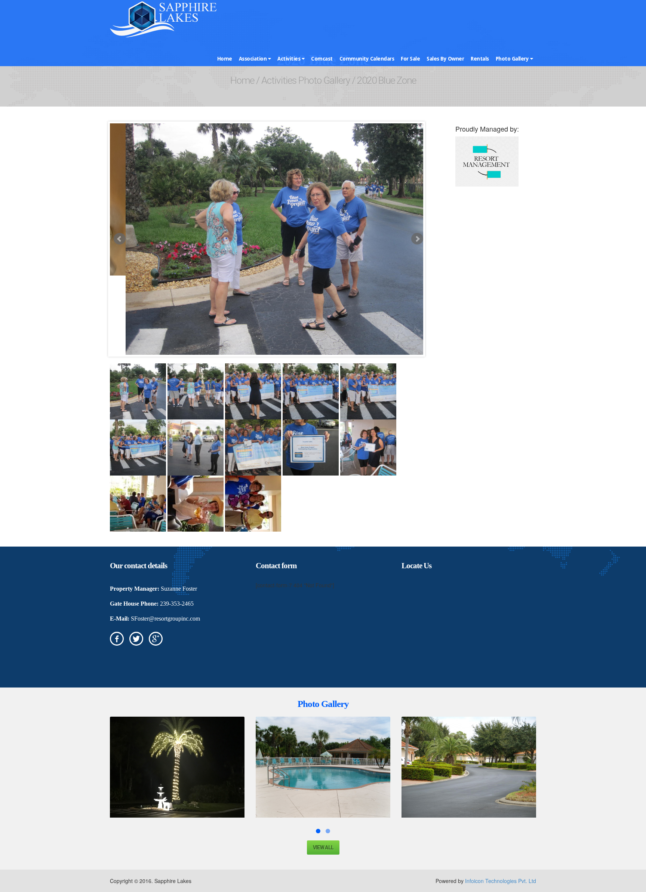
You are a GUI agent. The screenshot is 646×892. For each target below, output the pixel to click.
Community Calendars (366, 59)
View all (323, 848)
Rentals (480, 59)
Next (417, 239)
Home (224, 59)
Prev (120, 239)
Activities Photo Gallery (305, 80)
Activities (289, 59)
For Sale (410, 59)
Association (253, 59)
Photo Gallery (513, 59)
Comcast (322, 59)
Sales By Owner (445, 59)
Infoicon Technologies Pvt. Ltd (500, 881)
